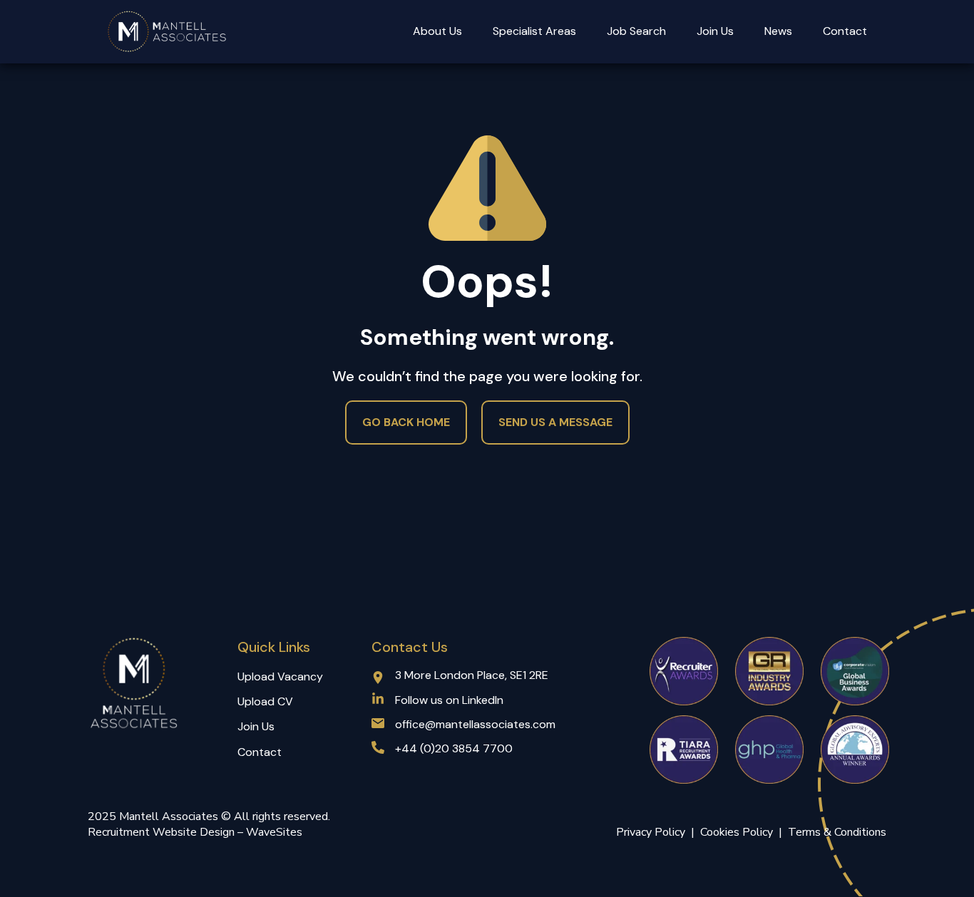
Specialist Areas (534, 31)
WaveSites (274, 832)
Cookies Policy (739, 832)
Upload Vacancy (280, 676)
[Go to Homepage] (167, 32)
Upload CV (265, 701)
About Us (437, 31)
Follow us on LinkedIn (449, 700)
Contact (845, 31)
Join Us (715, 31)
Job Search (636, 31)
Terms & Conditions (837, 832)
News (778, 31)
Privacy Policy (650, 832)
